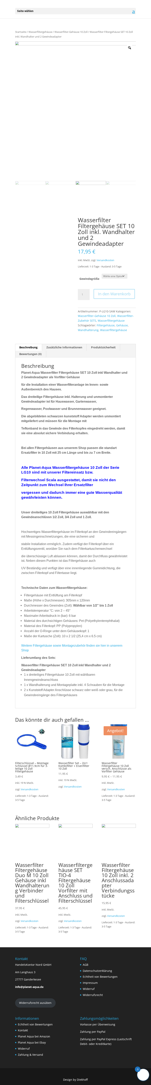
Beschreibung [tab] (28, 347)
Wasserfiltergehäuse (40, 32)
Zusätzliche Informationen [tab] (64, 347)
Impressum (90, 983)
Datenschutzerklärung (97, 971)
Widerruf (89, 989)
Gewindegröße (89, 279)
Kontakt (23, 1030)
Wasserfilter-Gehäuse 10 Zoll (70, 32)
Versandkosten (105, 260)
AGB (85, 965)
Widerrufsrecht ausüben (35, 1003)
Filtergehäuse (106, 325)
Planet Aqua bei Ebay (32, 1042)
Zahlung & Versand (30, 1055)
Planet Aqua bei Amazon (34, 1036)
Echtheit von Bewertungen (100, 977)
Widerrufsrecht (93, 995)
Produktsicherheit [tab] (103, 347)
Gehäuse (122, 325)
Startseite (20, 32)
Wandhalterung (88, 330)
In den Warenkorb (114, 293)
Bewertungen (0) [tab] (30, 354)
